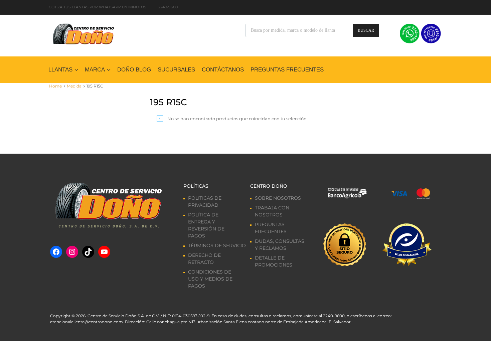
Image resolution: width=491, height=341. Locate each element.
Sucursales (176, 69)
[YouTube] (104, 252)
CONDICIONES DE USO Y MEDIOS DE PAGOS (210, 279)
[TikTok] (88, 252)
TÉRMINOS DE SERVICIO (217, 245)
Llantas (60, 69)
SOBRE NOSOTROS (278, 198)
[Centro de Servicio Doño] (83, 33)
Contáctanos (223, 69)
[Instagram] (72, 252)
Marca (95, 69)
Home (55, 86)
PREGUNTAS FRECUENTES (287, 69)
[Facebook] (56, 252)
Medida (74, 86)
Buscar (366, 30)
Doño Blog (134, 69)
